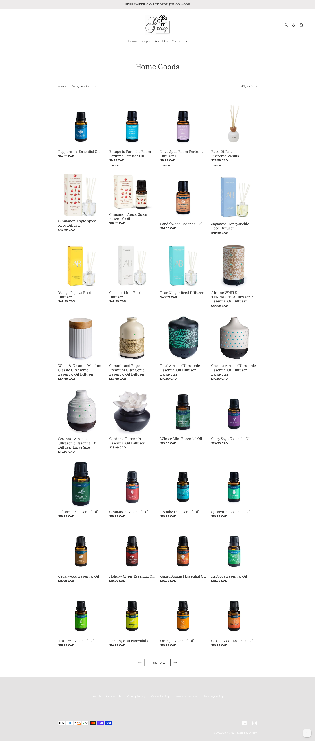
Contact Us (113, 696)
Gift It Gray (228, 732)
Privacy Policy (136, 696)
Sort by (63, 86)
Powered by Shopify (246, 732)
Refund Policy (160, 696)
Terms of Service (186, 696)
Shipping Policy (213, 696)
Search (96, 696)
